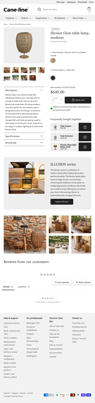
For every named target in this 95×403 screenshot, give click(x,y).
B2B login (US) (33, 323)
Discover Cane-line (56, 320)
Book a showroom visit (12, 332)
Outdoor (10, 18)
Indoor (25, 18)
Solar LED (52, 77)
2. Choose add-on (62, 70)
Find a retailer (10, 337)
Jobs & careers (55, 344)
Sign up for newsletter (54, 335)
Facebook (7, 393)
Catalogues (71, 2)
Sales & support (11, 318)
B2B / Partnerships (32, 339)
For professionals (34, 318)
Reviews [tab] (6, 287)
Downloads (82, 2)
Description (11, 90)
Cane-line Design (60, 41)
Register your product (10, 368)
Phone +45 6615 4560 (79, 340)
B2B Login (61, 2)
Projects (30, 333)
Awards (52, 356)
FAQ (6, 326)
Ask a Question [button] (63, 282)
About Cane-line (56, 326)
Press (91, 2)
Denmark (76, 334)
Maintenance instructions (10, 343)
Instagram (15, 393)
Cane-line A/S (78, 323)
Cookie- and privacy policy (10, 375)
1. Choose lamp (68, 54)
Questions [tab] (22, 287)
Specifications (12, 136)
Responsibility (56, 348)
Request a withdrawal (9, 357)
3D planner (60, 18)
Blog (51, 341)
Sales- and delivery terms (10, 350)
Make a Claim (10, 363)
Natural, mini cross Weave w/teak (52, 60)
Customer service (12, 323)
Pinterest (23, 393)
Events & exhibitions (32, 328)
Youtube (30, 393)
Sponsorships (55, 352)
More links (78, 18)
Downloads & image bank (33, 350)
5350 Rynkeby (78, 330)
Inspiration (42, 18)
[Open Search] (39, 9)
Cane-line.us (19, 396)
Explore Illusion (61, 201)
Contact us (54, 330)
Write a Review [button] (85, 282)
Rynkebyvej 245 (79, 326)
